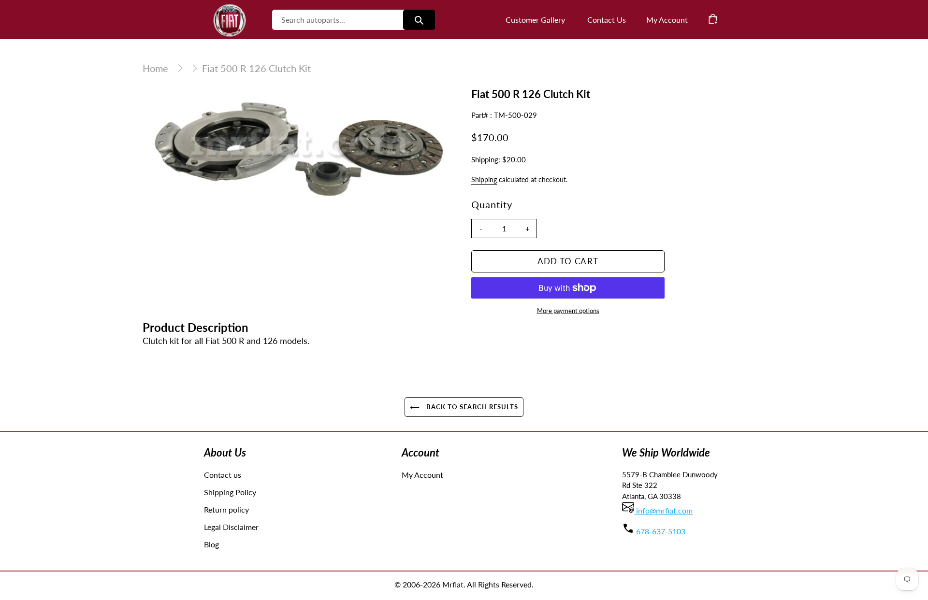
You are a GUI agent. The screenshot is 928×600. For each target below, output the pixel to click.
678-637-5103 (659, 531)
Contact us (222, 474)
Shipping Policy (230, 492)
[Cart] (713, 19)
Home (155, 68)
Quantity (491, 204)
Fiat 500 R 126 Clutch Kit (256, 68)
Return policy (226, 509)
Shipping (484, 179)
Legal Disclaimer (231, 526)
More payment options (568, 310)
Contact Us (606, 19)
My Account (422, 474)
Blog (211, 544)
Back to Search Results (471, 407)
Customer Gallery (535, 19)
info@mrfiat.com (663, 510)
